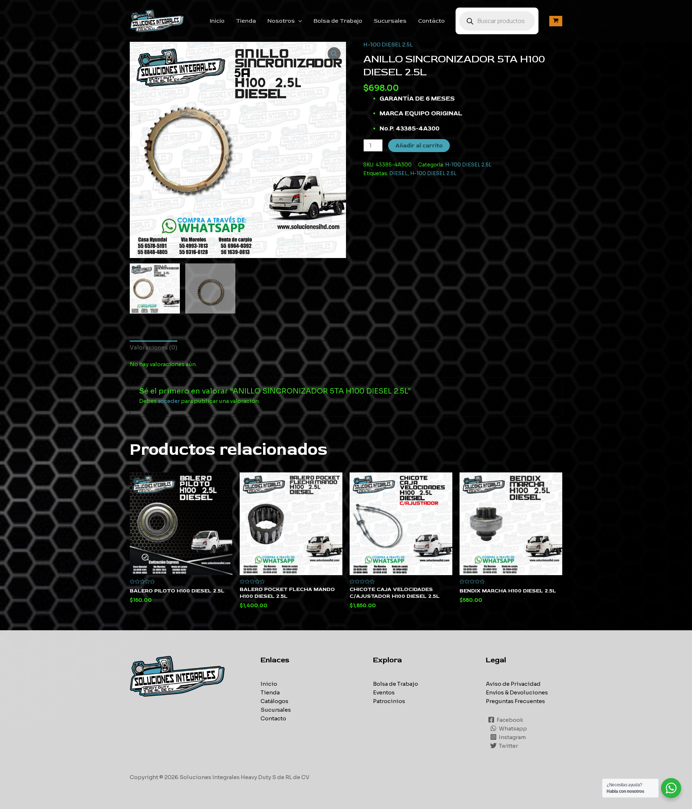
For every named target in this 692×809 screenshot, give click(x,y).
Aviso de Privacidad (513, 683)
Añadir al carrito (419, 145)
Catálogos (274, 701)
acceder (169, 400)
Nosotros (281, 21)
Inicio (217, 21)
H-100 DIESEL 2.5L (388, 44)
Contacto (273, 718)
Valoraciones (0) (153, 347)
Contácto (431, 21)
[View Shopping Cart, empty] (555, 21)
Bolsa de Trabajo (338, 21)
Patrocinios (389, 701)
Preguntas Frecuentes (515, 701)
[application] (298, 21)
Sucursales (390, 21)
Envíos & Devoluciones (517, 692)
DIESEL (398, 173)
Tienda (246, 21)
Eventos (384, 692)
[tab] (153, 348)
